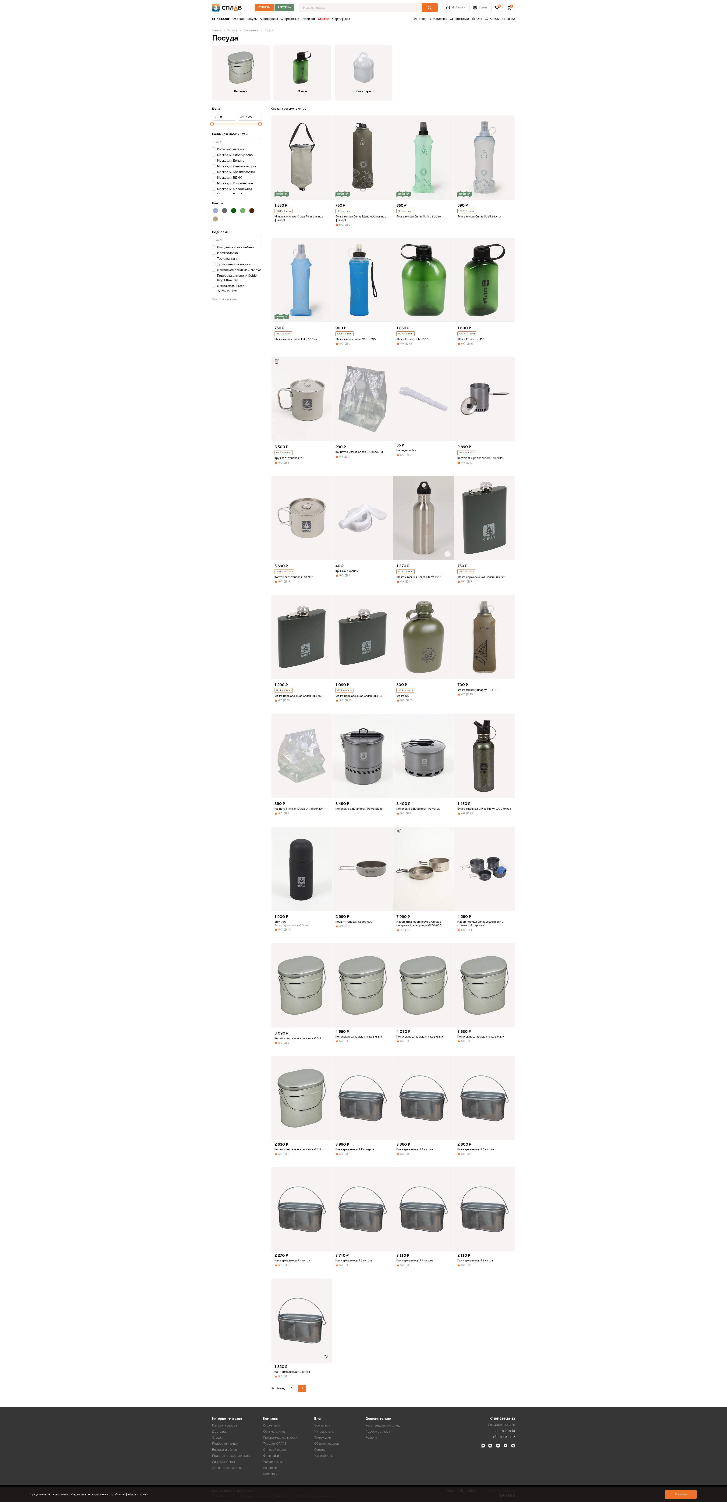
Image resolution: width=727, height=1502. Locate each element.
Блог (421, 19)
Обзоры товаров (326, 1443)
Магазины (440, 19)
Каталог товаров (224, 1425)
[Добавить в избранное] (326, 194)
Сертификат (341, 19)
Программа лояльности (280, 1437)
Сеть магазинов (274, 1431)
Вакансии (270, 1468)
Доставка (462, 19)
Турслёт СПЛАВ (275, 1443)
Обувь (252, 19)
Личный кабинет (223, 1462)
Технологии (322, 1437)
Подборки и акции (225, 1443)
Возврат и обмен (224, 1449)
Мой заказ (458, 7)
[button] (496, 7)
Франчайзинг (272, 1456)
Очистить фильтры (224, 299)
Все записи (322, 1425)
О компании (271, 1425)
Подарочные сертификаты (231, 1456)
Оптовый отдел (274, 1449)
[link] (301, 157)
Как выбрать (323, 1456)
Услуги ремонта (274, 1462)
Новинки (308, 19)
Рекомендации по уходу (382, 1425)
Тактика (284, 7)
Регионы (371, 1437)
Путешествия (324, 1431)
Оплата (217, 1437)
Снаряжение (290, 19)
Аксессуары (269, 19)
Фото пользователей (227, 1468)
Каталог (223, 19)
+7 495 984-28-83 (502, 19)
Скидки (323, 19)
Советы (319, 1449)
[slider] (212, 124)
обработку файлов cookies (128, 1494)
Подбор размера (377, 1431)
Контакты (270, 1474)
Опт (479, 19)
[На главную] (227, 8)
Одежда (238, 19)
